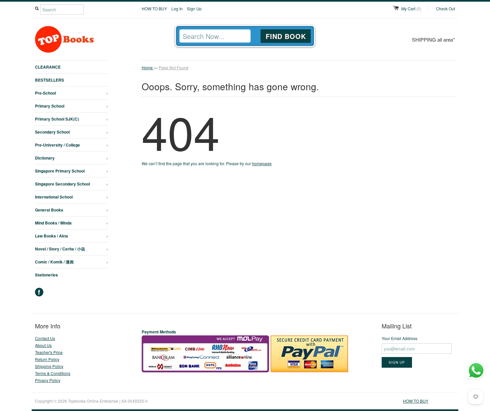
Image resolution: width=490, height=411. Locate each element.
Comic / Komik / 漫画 (71, 262)
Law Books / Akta (71, 236)
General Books (71, 210)
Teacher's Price (49, 352)
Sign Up (194, 8)
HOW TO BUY (154, 8)
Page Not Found (173, 67)
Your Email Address (399, 338)
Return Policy (47, 359)
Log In (177, 8)
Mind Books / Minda (71, 223)
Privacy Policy (47, 380)
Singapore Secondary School (71, 184)
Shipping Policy (49, 366)
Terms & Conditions (52, 373)
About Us (43, 345)
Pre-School (71, 93)
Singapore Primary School (71, 171)
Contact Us (45, 338)
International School (71, 197)
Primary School (71, 106)
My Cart (411, 8)
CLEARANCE (48, 67)
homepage (262, 163)
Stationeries (46, 275)
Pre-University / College (71, 145)
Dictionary (71, 158)
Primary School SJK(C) (71, 119)
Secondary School (71, 132)
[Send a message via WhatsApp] (476, 370)
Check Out (445, 8)
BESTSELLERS (49, 80)
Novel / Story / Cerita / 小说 (71, 249)
